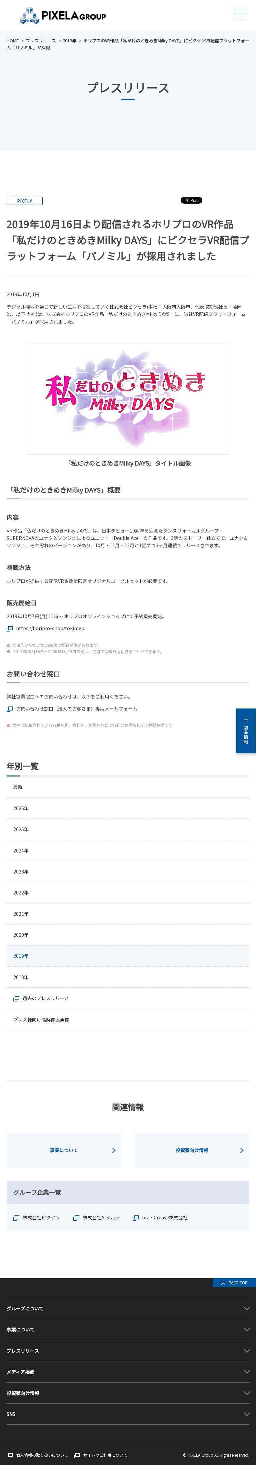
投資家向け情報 (192, 1150)
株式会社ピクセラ (41, 1217)
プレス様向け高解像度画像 (41, 1019)
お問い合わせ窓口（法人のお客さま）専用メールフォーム (76, 708)
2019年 (69, 40)
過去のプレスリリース (46, 998)
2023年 (21, 871)
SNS (11, 1414)
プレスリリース (41, 40)
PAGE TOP (238, 1282)
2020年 (21, 934)
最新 (18, 786)
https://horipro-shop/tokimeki (50, 628)
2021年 (21, 913)
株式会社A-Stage (101, 1217)
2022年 (21, 892)
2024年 (21, 850)
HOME (13, 40)
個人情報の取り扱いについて (42, 1455)
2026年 (21, 808)
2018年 (21, 977)
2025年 (21, 829)
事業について (64, 1150)
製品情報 (246, 734)
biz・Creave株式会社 (165, 1217)
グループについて (25, 1308)
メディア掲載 (20, 1371)
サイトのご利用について (105, 1455)
